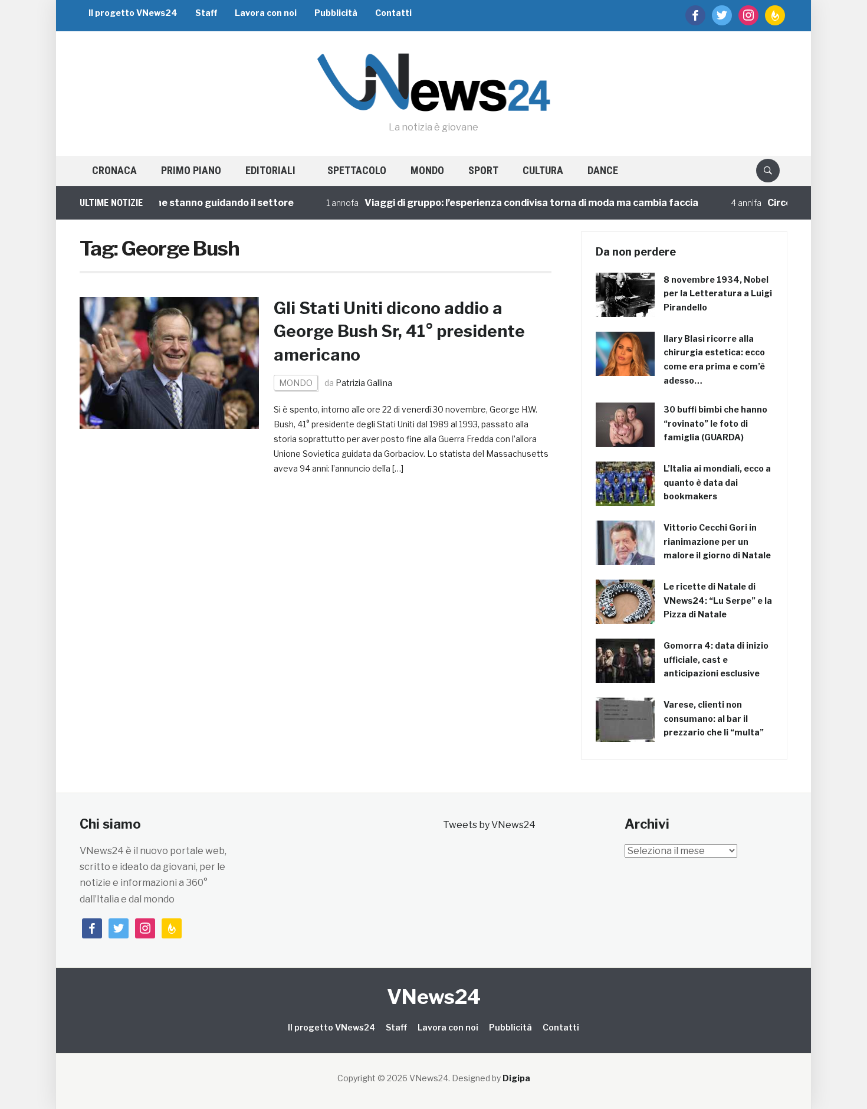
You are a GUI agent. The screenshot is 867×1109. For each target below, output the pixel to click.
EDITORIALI (270, 170)
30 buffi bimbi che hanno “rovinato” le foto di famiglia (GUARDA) (715, 423)
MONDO (427, 170)
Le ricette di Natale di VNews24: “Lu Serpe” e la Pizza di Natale (718, 600)
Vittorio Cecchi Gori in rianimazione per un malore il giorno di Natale (717, 541)
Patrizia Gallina (364, 383)
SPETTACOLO (356, 170)
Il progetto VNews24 (133, 13)
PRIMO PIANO (191, 170)
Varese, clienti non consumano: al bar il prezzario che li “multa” (714, 718)
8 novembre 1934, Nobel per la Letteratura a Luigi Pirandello (718, 293)
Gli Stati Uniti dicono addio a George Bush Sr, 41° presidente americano (399, 331)
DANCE (602, 170)
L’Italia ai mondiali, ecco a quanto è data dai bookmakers (717, 482)
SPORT (483, 170)
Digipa (516, 1078)
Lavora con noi (266, 13)
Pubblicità (335, 13)
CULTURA (543, 170)
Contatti (393, 13)
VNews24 (434, 996)
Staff (206, 13)
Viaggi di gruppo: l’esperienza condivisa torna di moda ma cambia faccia (501, 202)
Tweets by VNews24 (489, 824)
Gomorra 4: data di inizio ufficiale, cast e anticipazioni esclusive (716, 659)
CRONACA (114, 170)
